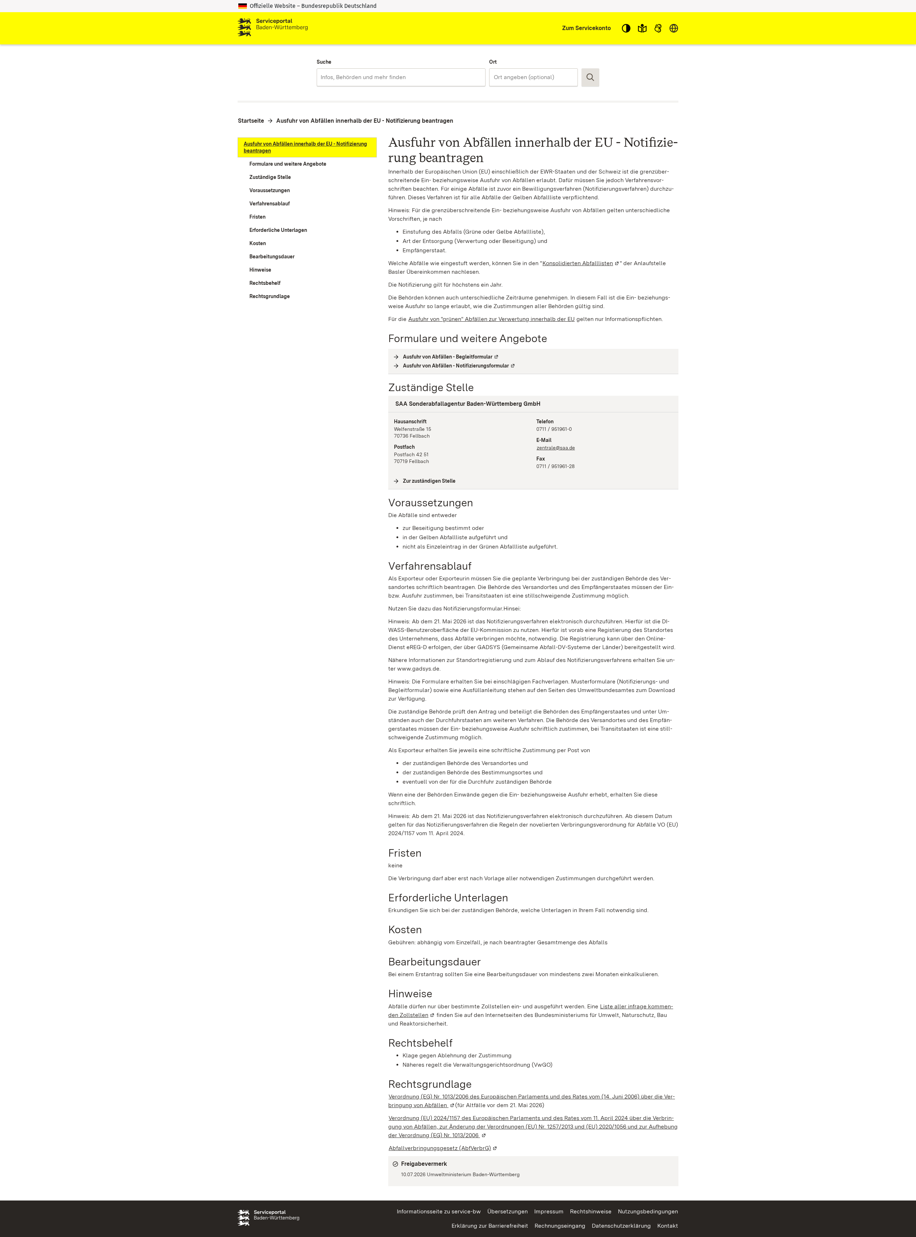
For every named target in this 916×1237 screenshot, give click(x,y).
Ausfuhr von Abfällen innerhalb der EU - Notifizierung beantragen (364, 120)
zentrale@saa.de (556, 448)
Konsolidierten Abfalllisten (581, 263)
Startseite (251, 120)
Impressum (549, 1211)
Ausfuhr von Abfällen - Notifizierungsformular (459, 366)
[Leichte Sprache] (642, 28)
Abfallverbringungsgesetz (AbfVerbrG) (443, 1148)
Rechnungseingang (560, 1225)
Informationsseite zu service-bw (439, 1211)
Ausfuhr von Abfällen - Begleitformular (451, 357)
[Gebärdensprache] (658, 28)
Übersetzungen (507, 1211)
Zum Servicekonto (586, 28)
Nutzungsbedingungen (648, 1211)
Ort (493, 62)
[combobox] (401, 77)
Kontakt (667, 1225)
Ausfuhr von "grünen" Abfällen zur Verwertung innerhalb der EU (491, 319)
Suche (324, 62)
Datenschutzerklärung (621, 1225)
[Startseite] (273, 28)
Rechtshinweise (591, 1211)
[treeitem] (307, 147)
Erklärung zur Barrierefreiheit (490, 1225)
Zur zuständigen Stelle (429, 481)
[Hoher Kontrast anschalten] (626, 28)
